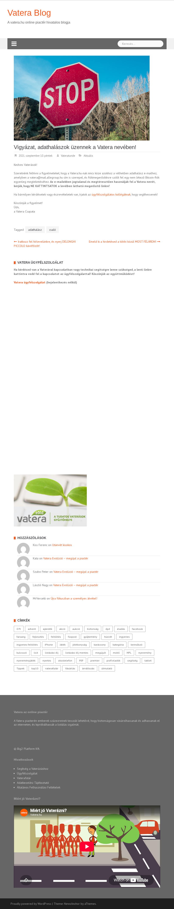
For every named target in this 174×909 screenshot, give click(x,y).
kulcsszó (22, 652)
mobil (116, 652)
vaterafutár (51, 668)
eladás (121, 628)
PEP (81, 660)
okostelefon (65, 660)
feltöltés (56, 636)
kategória (118, 644)
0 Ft (19, 628)
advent (32, 628)
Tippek (20, 668)
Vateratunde (68, 156)
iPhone (49, 644)
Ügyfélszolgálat (27, 773)
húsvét (108, 636)
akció (62, 628)
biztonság (92, 628)
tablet (148, 660)
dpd (107, 628)
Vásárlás (70, 668)
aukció (76, 628)
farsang (21, 636)
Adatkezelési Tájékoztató (33, 783)
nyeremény (145, 652)
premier (95, 660)
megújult (100, 652)
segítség (132, 660)
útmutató (106, 668)
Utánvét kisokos (62, 545)
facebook (137, 628)
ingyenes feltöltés (27, 644)
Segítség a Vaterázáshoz (32, 769)
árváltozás (88, 668)
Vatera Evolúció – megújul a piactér (65, 558)
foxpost (72, 636)
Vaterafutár (24, 778)
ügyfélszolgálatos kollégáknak (111, 194)
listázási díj (51, 652)
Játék (63, 644)
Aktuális (88, 156)
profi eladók (113, 660)
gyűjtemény (90, 636)
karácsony (100, 644)
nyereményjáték (26, 660)
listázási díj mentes (76, 652)
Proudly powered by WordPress (31, 904)
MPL (129, 652)
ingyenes (124, 636)
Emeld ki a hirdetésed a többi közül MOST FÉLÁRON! (122, 241)
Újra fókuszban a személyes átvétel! (74, 598)
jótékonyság (80, 644)
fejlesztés (38, 636)
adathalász (35, 230)
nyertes (46, 660)
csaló (52, 230)
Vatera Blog (29, 12)
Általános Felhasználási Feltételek (38, 787)
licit (36, 652)
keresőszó (136, 644)
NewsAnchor (72, 904)
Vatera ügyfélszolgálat (29, 282)
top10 (34, 668)
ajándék (47, 628)
